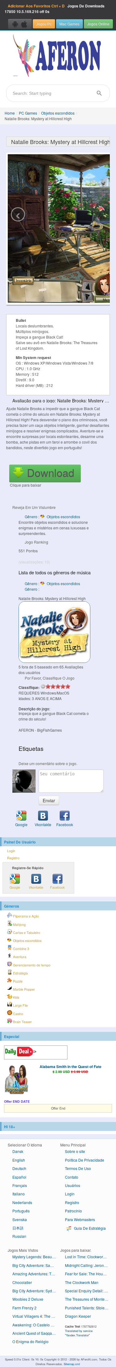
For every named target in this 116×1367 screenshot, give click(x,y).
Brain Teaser (22, 1021)
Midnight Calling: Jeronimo (87, 1265)
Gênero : (32, 589)
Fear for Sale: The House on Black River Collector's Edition (89, 1273)
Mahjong (19, 924)
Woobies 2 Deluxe (27, 1299)
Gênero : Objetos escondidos (52, 516)
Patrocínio (73, 1210)
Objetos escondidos (58, 113)
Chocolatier (22, 1282)
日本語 (18, 1227)
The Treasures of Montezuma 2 (89, 1299)
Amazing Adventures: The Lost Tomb (36, 1273)
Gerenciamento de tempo (31, 965)
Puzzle (17, 981)
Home (10, 113)
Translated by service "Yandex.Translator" (78, 1333)
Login (11, 850)
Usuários (72, 1185)
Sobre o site (75, 1151)
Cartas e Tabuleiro (26, 932)
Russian (19, 1236)
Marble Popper (23, 989)
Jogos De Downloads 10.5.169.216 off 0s (55, 8)
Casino (17, 1013)
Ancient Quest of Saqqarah (35, 1333)
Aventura (19, 956)
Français (19, 1185)
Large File (20, 1005)
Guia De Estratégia (89, 1228)
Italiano (18, 1193)
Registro (13, 858)
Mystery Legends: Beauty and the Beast (36, 1256)
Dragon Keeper (78, 1316)
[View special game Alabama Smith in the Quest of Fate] (16, 1080)
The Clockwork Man (81, 1282)
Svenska (19, 1219)
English (18, 1160)
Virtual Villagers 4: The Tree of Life (36, 1316)
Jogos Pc (44, 23)
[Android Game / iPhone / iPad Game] (20, 24)
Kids (15, 997)
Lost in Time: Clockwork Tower (89, 1256)
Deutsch (19, 1168)
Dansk (17, 1151)
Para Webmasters (80, 1219)
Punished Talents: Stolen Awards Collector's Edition (89, 1307)
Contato (71, 1177)
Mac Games (69, 23)
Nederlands (22, 1202)
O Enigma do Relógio (30, 1341)
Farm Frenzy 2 (24, 1307)
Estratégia (20, 973)
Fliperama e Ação (25, 916)
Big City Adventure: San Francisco (36, 1265)
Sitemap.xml (72, 1364)
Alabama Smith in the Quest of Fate (70, 1066)
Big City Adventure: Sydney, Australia (36, 1290)
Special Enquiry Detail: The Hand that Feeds (89, 1290)
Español (19, 1177)
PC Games (28, 113)
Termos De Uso (78, 1168)
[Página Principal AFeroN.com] (58, 56)
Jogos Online (98, 23)
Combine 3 (20, 948)
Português (21, 1210)
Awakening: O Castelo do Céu (36, 1324)
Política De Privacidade (84, 1160)
